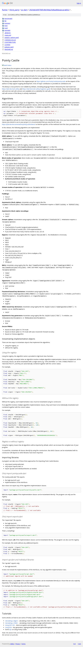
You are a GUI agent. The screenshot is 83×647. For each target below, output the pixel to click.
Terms (23, 644)
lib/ (5, 21)
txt (74, 644)
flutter (5, 10)
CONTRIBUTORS (10, 42)
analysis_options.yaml (12, 37)
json (79, 644)
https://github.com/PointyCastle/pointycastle (51, 81)
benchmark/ (8, 18)
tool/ (6, 28)
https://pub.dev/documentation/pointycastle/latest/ (18, 124)
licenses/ (7, 23)
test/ (6, 26)
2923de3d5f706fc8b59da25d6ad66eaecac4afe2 (49, 10)
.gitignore (8, 33)
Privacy (17, 644)
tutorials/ (7, 30)
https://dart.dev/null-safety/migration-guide (36, 89)
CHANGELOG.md (10, 40)
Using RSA (8, 627)
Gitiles (12, 644)
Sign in (79, 3)
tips (10, 629)
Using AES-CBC (10, 625)
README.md (9, 49)
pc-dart (24, 10)
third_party (14, 10)
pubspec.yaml (9, 47)
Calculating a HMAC (11, 623)
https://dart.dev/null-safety (10, 89)
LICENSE (7, 45)
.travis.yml (8, 35)
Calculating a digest (11, 621)
